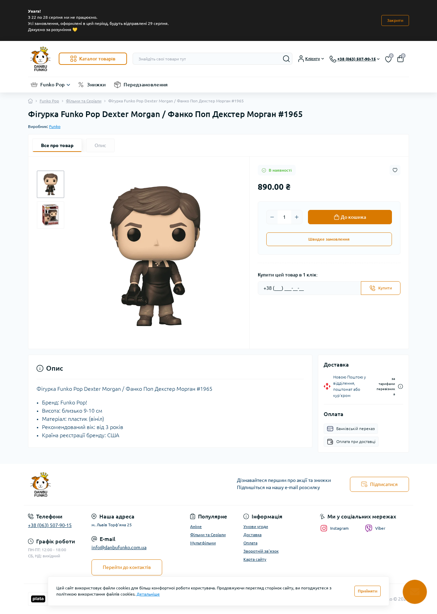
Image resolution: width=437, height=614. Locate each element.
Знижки (96, 84)
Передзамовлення (146, 84)
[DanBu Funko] (121, 484)
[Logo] (40, 58)
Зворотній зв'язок (261, 551)
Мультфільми (203, 543)
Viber (380, 528)
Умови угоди (255, 526)
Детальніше (148, 594)
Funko (54, 126)
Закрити (395, 20)
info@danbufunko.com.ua (118, 547)
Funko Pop (52, 84)
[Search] (286, 58)
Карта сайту (254, 559)
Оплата (250, 543)
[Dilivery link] (400, 386)
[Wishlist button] (395, 170)
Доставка (252, 534)
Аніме (196, 526)
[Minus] (272, 217)
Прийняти (367, 591)
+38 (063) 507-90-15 (50, 525)
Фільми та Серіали (83, 101)
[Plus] (296, 217)
